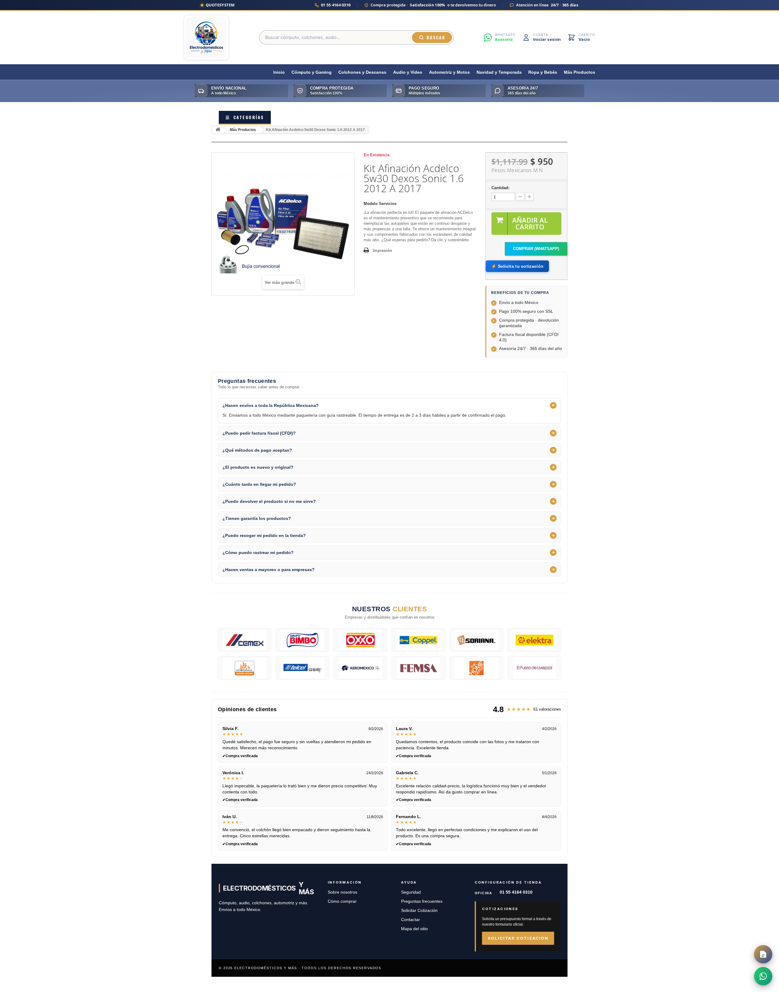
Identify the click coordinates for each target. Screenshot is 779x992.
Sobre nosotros (342, 892)
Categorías (244, 117)
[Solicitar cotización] (763, 954)
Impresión (382, 250)
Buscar (436, 37)
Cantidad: (500, 187)
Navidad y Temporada (499, 72)
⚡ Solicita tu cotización (517, 266)
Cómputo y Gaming (312, 72)
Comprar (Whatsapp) (536, 248)
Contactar (410, 919)
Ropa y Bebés (542, 72)
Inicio (279, 72)
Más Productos (579, 72)
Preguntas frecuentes (421, 901)
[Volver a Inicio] (218, 130)
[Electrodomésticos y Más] (206, 37)
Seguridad (411, 892)
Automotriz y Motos (449, 72)
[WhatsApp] (763, 976)
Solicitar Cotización (419, 910)
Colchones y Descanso (362, 72)
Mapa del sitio (414, 929)
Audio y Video (407, 72)
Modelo (371, 203)
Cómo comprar (342, 901)
